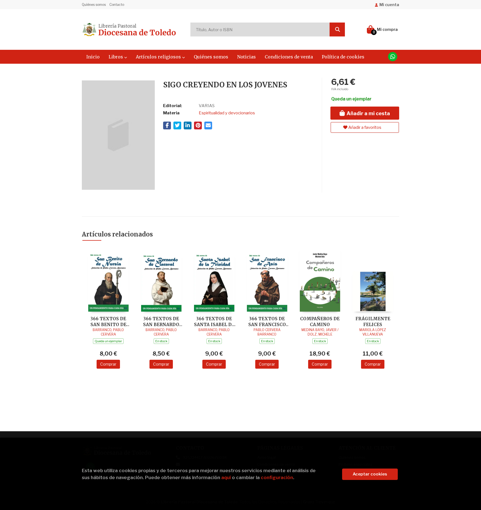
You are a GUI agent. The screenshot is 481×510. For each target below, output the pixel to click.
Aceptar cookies (370, 474)
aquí (226, 477)
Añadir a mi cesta (367, 113)
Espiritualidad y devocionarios (227, 112)
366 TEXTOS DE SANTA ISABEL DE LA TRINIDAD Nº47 (214, 321)
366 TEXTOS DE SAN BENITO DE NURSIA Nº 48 (108, 321)
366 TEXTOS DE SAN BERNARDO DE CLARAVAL (161, 321)
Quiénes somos (94, 5)
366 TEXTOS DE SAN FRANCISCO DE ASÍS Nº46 (267, 321)
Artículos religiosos (159, 57)
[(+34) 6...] (392, 56)
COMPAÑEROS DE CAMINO (320, 321)
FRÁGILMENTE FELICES (372, 321)
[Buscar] (337, 29)
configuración (277, 477)
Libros (116, 57)
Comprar (108, 364)
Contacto (116, 5)
